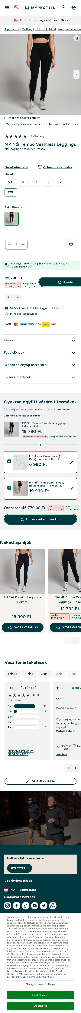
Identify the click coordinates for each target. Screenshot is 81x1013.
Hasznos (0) (66, 747)
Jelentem (61, 754)
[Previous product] (68, 640)
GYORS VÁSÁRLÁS (26, 627)
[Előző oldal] (68, 768)
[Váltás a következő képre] (76, 74)
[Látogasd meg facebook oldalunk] (16, 905)
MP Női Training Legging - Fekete (22, 600)
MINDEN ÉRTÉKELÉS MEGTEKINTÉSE (21, 753)
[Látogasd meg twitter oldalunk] (43, 905)
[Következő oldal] (75, 768)
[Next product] (75, 640)
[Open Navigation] (7, 7)
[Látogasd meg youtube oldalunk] (34, 905)
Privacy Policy (26, 977)
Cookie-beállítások (18, 880)
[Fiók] (63, 7)
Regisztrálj (20, 868)
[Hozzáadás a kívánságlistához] (71, 244)
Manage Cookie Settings (40, 984)
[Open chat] (53, 905)
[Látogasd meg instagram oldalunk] (7, 905)
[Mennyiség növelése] (23, 244)
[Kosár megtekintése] (73, 7)
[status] (16, 244)
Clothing (27, 29)
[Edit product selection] (72, 462)
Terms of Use (46, 977)
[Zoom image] (76, 38)
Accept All (40, 1005)
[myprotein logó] (40, 7)
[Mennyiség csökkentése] (9, 244)
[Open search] (17, 7)
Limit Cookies (40, 995)
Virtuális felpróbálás (57, 167)
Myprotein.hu (12, 29)
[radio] (10, 183)
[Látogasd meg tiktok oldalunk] (25, 905)
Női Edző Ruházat (45, 29)
